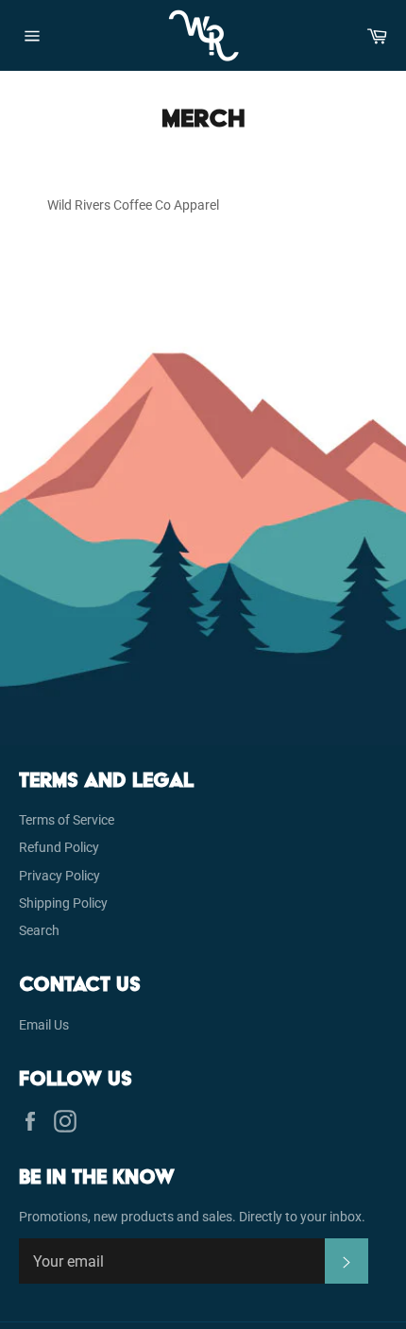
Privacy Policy (59, 875)
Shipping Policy (63, 903)
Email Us (44, 1024)
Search (39, 930)
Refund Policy (59, 847)
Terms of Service (66, 819)
